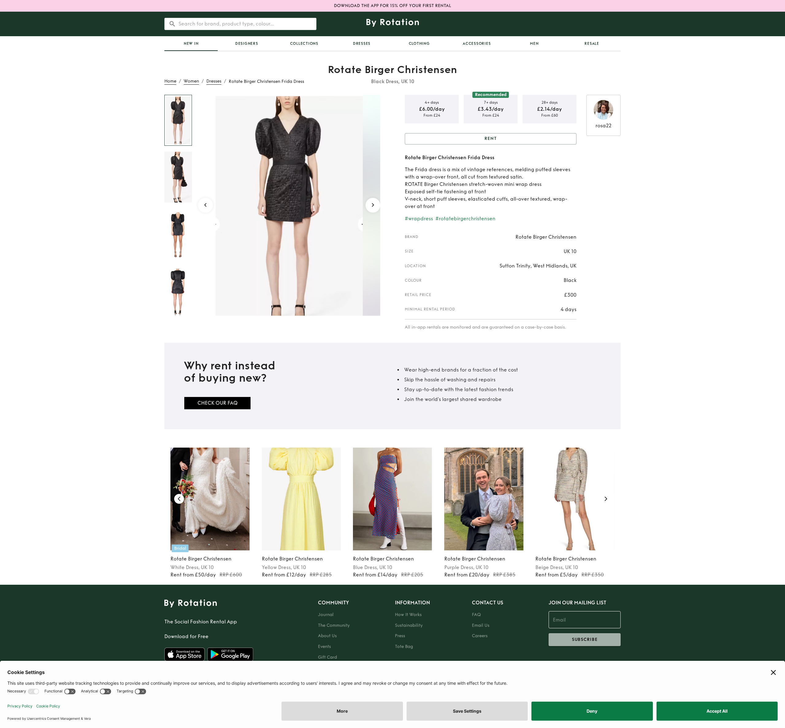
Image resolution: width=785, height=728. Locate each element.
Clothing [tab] (419, 43)
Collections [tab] (304, 43)
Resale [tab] (591, 43)
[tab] (191, 43)
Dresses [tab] (361, 43)
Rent (490, 138)
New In (191, 43)
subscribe (585, 639)
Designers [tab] (246, 43)
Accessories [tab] (477, 43)
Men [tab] (534, 43)
